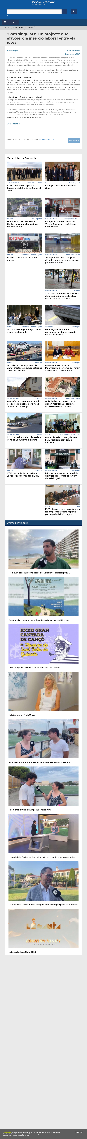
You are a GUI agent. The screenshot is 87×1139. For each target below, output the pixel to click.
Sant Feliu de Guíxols (72, 255)
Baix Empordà (73, 51)
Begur (39, 434)
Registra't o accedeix (46, 139)
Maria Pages (12, 51)
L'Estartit (38, 363)
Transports (49, 327)
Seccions (10, 22)
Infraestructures (13, 183)
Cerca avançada (12, 16)
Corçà (78, 506)
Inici (7, 27)
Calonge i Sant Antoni (72, 219)
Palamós (77, 291)
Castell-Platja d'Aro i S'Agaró (31, 255)
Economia (18, 27)
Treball (30, 27)
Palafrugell (76, 327)
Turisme (48, 183)
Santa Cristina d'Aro (34, 183)
